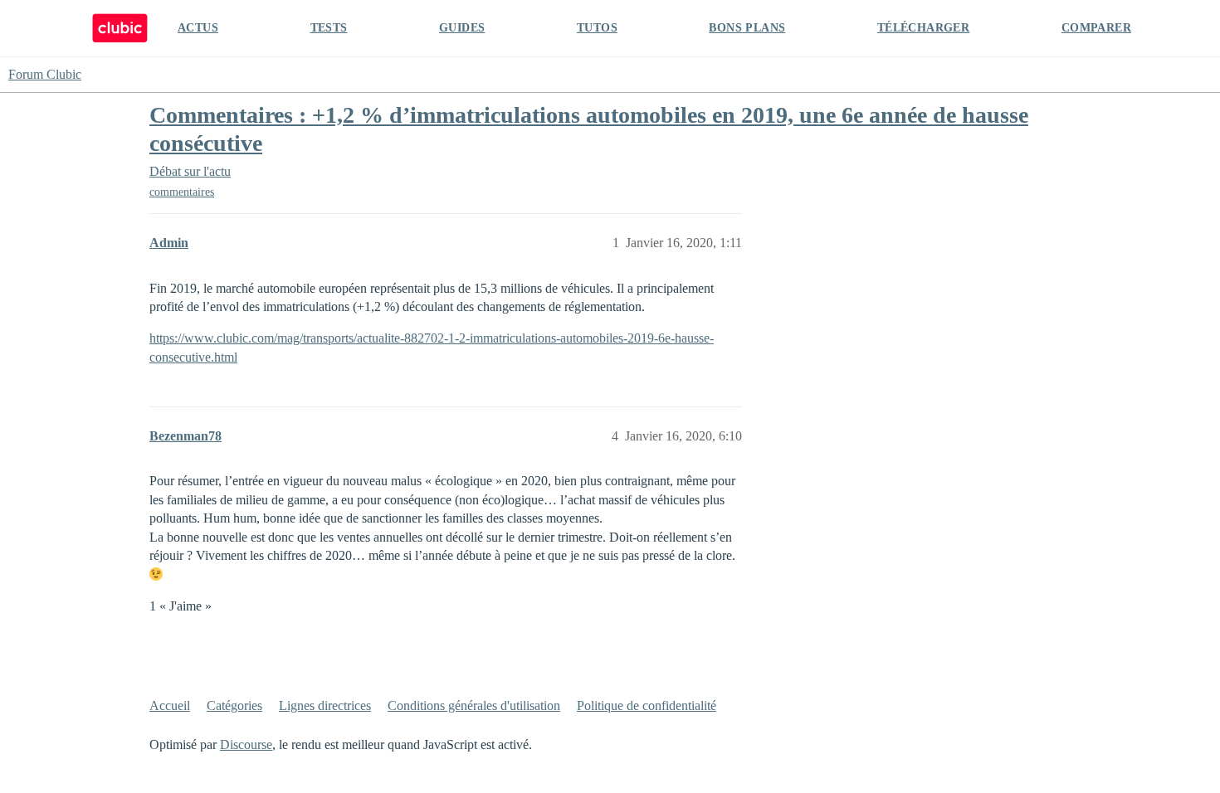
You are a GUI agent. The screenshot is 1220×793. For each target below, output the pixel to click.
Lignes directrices (325, 705)
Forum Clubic (44, 74)
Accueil (169, 705)
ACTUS (198, 28)
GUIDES (462, 28)
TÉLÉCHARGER (923, 28)
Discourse (246, 744)
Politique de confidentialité (646, 705)
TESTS (329, 28)
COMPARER (1096, 28)
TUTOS (597, 28)
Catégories (234, 705)
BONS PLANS (747, 28)
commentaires (181, 192)
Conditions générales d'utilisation (474, 705)
